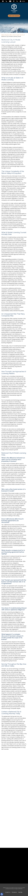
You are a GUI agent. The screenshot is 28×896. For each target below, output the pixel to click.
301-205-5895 (16, 875)
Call (6, 1)
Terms (15, 803)
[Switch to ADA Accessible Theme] (1, 894)
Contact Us (7, 892)
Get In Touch (14, 15)
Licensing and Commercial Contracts (14, 835)
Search (17, 1)
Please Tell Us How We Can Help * (12, 781)
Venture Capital (14, 828)
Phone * (5, 768)
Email (10, 1)
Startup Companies (14, 824)
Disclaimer (14, 892)
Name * (5, 761)
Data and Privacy (14, 839)
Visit (13, 1)
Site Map (20, 892)
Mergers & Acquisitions (14, 831)
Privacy (12, 803)
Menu (23, 1)
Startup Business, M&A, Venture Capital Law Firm (12, 35)
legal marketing (10, 888)
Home (3, 1)
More (14, 842)
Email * (4, 774)
